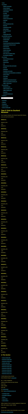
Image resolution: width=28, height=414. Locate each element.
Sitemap (3, 397)
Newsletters (4, 104)
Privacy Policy (5, 398)
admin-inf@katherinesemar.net (10, 391)
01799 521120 (5, 389)
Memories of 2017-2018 (7, 373)
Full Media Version (5, 393)
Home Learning (5, 105)
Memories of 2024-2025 (7, 359)
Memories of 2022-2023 (7, 364)
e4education (14, 377)
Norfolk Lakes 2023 (6, 363)
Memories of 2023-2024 (7, 361)
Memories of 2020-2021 (7, 368)
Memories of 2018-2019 (7, 371)
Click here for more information (7, 412)
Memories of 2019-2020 (7, 370)
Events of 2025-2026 (6, 107)
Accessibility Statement (6, 395)
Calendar (4, 102)
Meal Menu (4, 100)
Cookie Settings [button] (5, 400)
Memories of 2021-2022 (7, 366)
